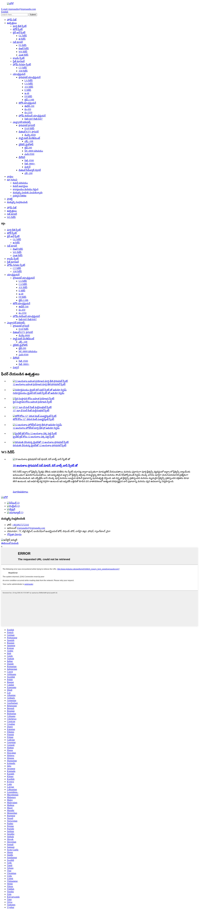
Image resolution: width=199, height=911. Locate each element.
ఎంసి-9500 (29, 154)
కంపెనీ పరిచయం (20, 183)
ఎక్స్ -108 (28, 141)
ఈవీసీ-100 (29, 106)
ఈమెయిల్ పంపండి (10, 543)
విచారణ (16, 492)
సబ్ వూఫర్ (18, 42)
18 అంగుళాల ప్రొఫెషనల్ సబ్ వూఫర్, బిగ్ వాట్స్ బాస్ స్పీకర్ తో (45, 465)
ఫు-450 (27, 109)
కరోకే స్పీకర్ (18, 29)
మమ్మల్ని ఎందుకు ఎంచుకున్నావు (28, 192)
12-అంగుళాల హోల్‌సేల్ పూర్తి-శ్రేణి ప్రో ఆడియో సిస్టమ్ (36, 428)
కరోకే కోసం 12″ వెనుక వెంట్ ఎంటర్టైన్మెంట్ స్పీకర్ (33, 419)
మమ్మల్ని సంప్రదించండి (17, 202)
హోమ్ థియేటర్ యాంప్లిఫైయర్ (32, 115)
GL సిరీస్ (23, 35)
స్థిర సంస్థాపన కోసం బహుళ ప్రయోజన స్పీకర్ (32, 402)
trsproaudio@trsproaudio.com (31, 528)
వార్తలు (10, 176)
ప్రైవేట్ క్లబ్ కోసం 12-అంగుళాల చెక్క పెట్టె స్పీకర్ (33, 436)
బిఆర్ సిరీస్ (24, 48)
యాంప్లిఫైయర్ (19, 74)
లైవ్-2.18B (29, 99)
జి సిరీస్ (22, 39)
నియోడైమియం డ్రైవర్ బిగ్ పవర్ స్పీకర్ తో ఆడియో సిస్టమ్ (38, 393)
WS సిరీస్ (23, 51)
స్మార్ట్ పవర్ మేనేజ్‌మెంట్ (29, 138)
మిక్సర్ (27, 167)
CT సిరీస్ (23, 67)
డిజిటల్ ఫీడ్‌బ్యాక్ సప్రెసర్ (30, 170)
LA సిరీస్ (28, 80)
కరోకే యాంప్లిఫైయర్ (27, 103)
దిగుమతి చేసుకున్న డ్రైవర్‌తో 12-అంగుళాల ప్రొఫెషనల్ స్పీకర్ (39, 445)
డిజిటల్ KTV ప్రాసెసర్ (29, 131)
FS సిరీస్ (22, 45)
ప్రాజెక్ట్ (9, 199)
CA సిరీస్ (28, 83)
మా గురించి (12, 179)
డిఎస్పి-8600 (30, 135)
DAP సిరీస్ (29, 128)
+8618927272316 (20, 525)
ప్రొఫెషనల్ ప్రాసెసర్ (27, 125)
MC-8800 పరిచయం (33, 151)
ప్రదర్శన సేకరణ (19, 195)
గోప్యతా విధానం (14, 534)
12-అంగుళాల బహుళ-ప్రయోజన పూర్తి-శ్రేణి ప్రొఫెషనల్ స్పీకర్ (39, 384)
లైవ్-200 (28, 147)
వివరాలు (24, 492)
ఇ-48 (26, 93)
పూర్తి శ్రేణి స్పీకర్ (20, 26)
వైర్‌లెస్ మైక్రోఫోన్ (26, 144)
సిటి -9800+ (29, 163)
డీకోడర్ (22, 157)
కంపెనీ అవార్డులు (20, 186)
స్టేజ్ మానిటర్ (19, 61)
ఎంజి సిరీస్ (23, 55)
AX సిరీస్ (28, 87)
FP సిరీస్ (28, 96)
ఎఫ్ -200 (28, 173)
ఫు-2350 (28, 112)
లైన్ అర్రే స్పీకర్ (19, 32)
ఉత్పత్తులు (12, 23)
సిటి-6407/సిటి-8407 (33, 119)
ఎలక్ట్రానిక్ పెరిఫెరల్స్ (22, 122)
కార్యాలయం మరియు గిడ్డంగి (25, 189)
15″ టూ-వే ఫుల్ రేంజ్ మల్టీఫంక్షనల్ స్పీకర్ (31, 410)
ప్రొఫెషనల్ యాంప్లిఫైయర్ (29, 77)
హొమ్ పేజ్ (11, 19)
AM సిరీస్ (23, 71)
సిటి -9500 (29, 160)
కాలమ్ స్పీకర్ (18, 58)
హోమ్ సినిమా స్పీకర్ (22, 64)
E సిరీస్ (27, 90)
